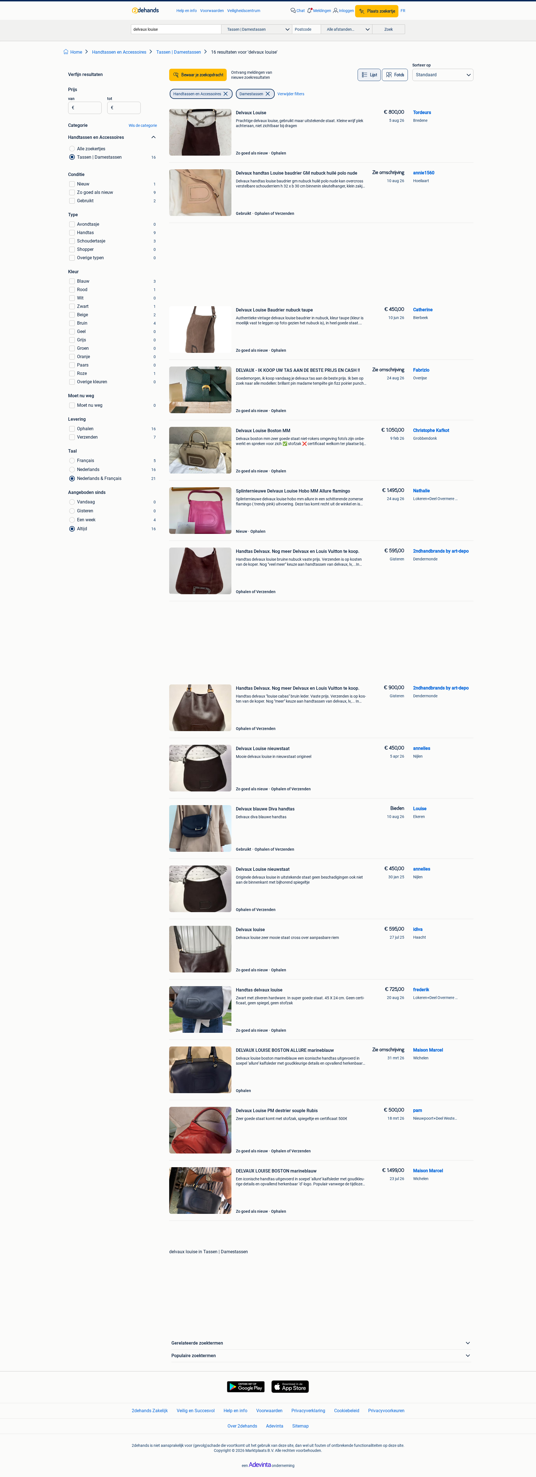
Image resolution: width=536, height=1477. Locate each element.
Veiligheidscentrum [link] (243, 10)
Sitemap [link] (300, 1426)
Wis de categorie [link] (143, 125)
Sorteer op (421, 65)
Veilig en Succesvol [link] (196, 1410)
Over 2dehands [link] (242, 1426)
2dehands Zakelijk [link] (150, 1410)
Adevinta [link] (274, 1426)
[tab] (369, 75)
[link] (151, 10)
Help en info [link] (186, 10)
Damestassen (251, 94)
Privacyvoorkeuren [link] (386, 1410)
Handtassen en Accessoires (197, 94)
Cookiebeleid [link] (346, 1410)
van (71, 98)
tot (109, 98)
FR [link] (403, 10)
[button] (318, 10)
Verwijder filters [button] (290, 94)
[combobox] (176, 29)
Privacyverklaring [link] (308, 1410)
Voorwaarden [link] (212, 10)
